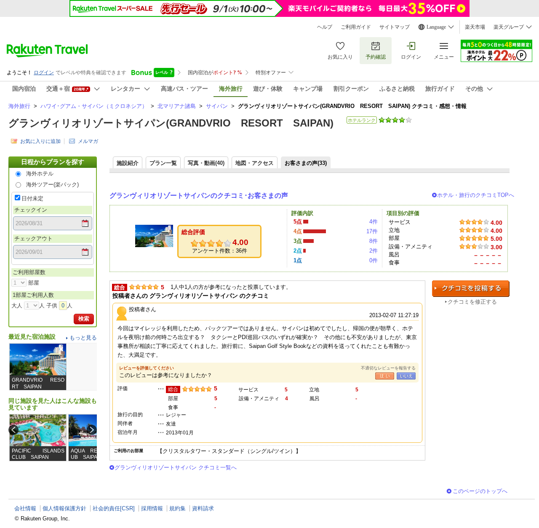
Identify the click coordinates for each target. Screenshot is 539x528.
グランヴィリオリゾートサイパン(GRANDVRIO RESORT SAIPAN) (171, 123)
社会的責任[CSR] (114, 508)
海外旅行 (19, 106)
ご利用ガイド (356, 27)
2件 (373, 251)
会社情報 (25, 508)
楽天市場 (475, 27)
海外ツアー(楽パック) (52, 184)
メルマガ (88, 141)
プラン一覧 (163, 163)
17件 (372, 231)
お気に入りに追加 (40, 141)
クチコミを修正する (472, 302)
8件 (373, 241)
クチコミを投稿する (471, 288)
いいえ (406, 376)
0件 (373, 260)
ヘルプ (324, 27)
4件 (373, 221)
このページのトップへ (480, 491)
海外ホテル (39, 173)
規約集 (177, 508)
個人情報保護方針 (64, 508)
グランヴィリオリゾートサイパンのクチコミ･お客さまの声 (198, 195)
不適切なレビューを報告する (388, 368)
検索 (83, 318)
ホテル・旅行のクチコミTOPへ (475, 195)
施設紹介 (128, 163)
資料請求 (203, 508)
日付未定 (32, 198)
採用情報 (152, 508)
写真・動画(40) (206, 163)
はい (384, 376)
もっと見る (83, 337)
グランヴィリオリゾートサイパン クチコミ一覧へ (176, 467)
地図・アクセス (254, 163)
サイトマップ (394, 27)
